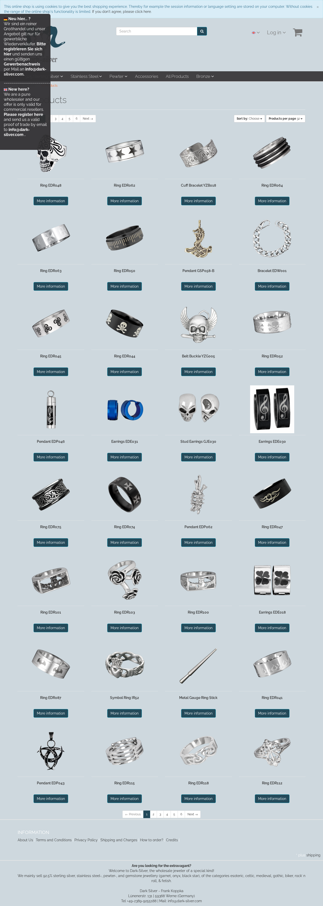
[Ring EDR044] (125, 324)
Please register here (23, 114)
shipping (313, 855)
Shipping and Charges (118, 840)
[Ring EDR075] (51, 494)
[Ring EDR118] (198, 751)
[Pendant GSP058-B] (198, 238)
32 (285, 118)
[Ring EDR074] (125, 494)
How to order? (151, 840)
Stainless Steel (85, 76)
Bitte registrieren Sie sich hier (25, 49)
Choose (248, 118)
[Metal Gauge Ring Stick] (198, 665)
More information (51, 201)
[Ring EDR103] (125, 580)
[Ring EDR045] (51, 324)
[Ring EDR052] (272, 324)
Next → (88, 118)
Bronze (203, 76)
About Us (25, 840)
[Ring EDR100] (198, 580)
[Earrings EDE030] (272, 409)
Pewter (117, 76)
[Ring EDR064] (272, 153)
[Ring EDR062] (125, 153)
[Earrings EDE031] (125, 409)
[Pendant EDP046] (51, 409)
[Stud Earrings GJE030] (198, 409)
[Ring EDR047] (272, 494)
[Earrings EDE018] (272, 580)
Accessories (146, 76)
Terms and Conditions (54, 840)
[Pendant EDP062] (198, 494)
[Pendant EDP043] (51, 751)
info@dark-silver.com (17, 132)
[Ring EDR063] (51, 238)
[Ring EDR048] (51, 153)
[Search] (202, 31)
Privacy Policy (86, 840)
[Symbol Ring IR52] (125, 665)
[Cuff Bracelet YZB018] (198, 153)
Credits (172, 840)
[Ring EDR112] (272, 751)
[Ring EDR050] (125, 238)
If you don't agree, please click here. (122, 12)
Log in (275, 32)
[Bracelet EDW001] (272, 238)
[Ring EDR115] (125, 751)
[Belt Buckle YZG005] (198, 324)
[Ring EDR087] (51, 665)
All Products (177, 76)
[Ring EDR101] (51, 580)
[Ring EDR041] (272, 665)
